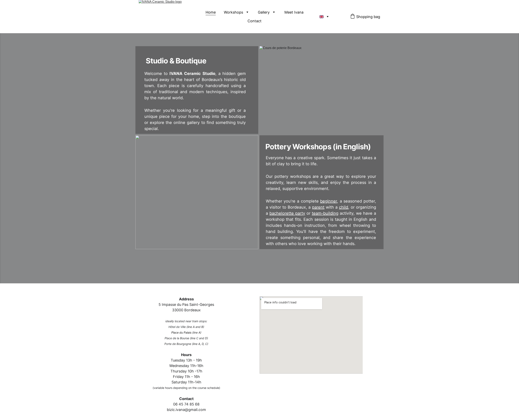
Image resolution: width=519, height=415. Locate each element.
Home (211, 12)
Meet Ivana (293, 12)
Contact (255, 21)
